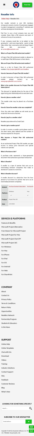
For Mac (4, 251)
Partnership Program (9, 319)
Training (4, 364)
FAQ (2, 376)
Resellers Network (7, 315)
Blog (3, 388)
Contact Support (7, 372)
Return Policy (6, 307)
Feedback (4, 380)
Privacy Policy (6, 299)
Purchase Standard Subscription (17, 186)
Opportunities (6, 311)
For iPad (4, 259)
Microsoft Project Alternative (11, 227)
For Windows (6, 247)
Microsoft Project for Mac (10, 235)
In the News (5, 327)
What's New (5, 392)
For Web (4, 271)
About (3, 292)
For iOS (4, 263)
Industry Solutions (8, 368)
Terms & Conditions (8, 303)
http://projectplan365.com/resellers (18, 69)
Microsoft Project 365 (9, 243)
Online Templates (7, 348)
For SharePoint (6, 275)
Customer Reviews (8, 384)
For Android (5, 267)
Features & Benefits (8, 223)
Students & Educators (9, 323)
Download (5, 356)
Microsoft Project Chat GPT (11, 239)
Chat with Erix (6, 352)
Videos (3, 360)
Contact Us (5, 295)
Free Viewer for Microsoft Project (13, 231)
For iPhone (5, 255)
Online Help (5, 19)
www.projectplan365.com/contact (11, 81)
